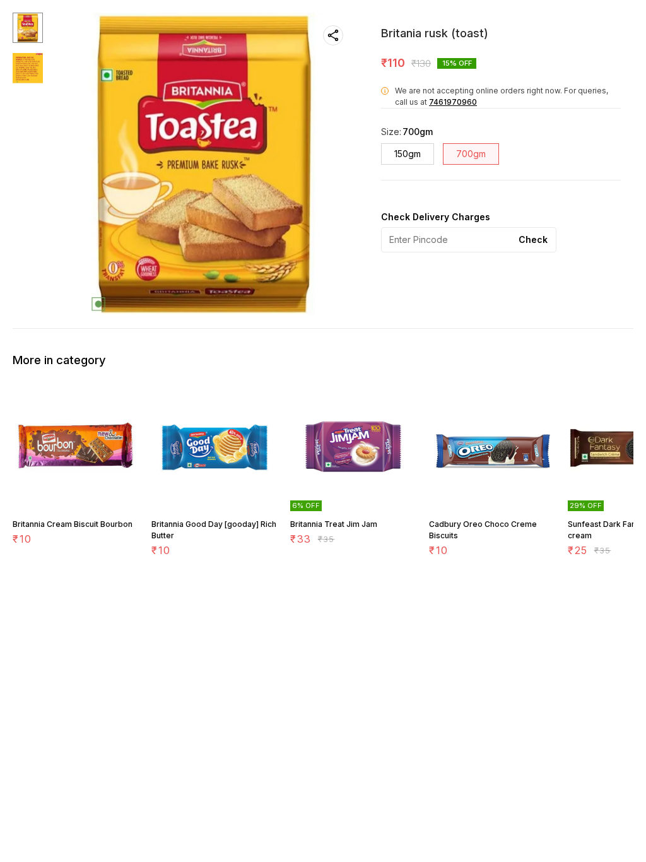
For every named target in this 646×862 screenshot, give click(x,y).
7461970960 (453, 102)
